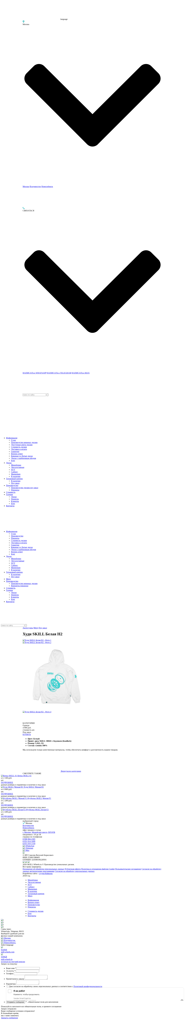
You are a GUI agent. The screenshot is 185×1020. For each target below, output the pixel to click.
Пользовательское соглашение (128, 869)
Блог (13, 460)
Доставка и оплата (19, 449)
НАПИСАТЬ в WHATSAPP (34, 373)
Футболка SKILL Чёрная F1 (39, 798)
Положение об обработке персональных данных (43, 869)
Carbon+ (14, 472)
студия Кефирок (46, 873)
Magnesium (15, 474)
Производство (12, 485)
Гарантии (15, 451)
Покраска (15, 490)
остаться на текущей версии (13, 962)
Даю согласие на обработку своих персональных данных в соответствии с (55, 986)
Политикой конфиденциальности (87, 986)
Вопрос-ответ (17, 454)
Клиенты (15, 501)
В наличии (15, 476)
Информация (11, 438)
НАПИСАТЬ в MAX (81, 373)
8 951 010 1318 (29, 843)
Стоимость (10, 492)
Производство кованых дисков (24, 442)
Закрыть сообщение (9, 1018)
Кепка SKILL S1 (24, 776)
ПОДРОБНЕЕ (7, 782)
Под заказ (15, 483)
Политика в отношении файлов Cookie (98, 869)
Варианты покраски (19, 586)
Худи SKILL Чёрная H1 (34, 787)
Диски (9, 463)
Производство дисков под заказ (24, 488)
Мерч (8, 579)
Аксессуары (28, 628)
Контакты (10, 506)
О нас (13, 440)
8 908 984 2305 (29, 839)
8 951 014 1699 (29, 841)
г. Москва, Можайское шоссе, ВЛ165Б (39, 832)
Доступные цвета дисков (21, 445)
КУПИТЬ (27, 734)
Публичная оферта (73, 869)
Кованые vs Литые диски (22, 456)
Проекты (15, 499)
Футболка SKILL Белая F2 (37, 810)
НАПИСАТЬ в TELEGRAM (59, 373)
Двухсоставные (17, 467)
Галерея (9, 494)
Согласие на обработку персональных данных (75, 871)
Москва (26, 186)
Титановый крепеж (14, 479)
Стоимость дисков (19, 447)
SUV (13, 470)
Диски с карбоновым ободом (23, 458)
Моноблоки (16, 465)
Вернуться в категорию (70, 771)
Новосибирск (47, 186)
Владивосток (35, 186)
